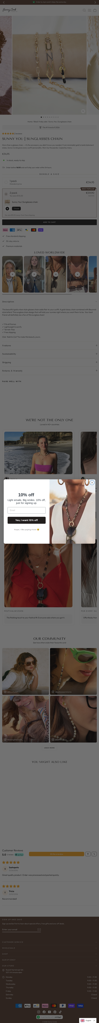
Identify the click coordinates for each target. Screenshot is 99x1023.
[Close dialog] (92, 482)
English (88, 1020)
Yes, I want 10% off (26, 520)
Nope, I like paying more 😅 (26, 529)
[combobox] (87, 1020)
